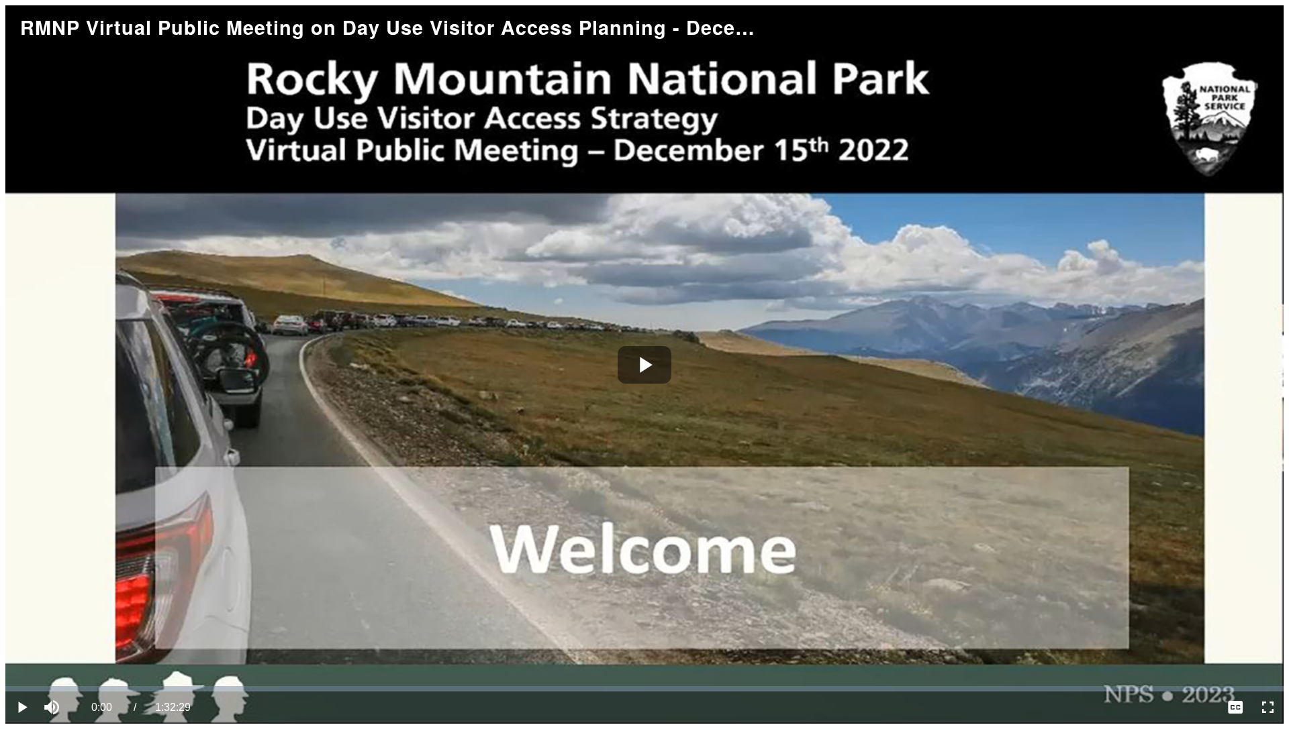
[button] (54, 707)
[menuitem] (1235, 707)
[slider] (644, 688)
